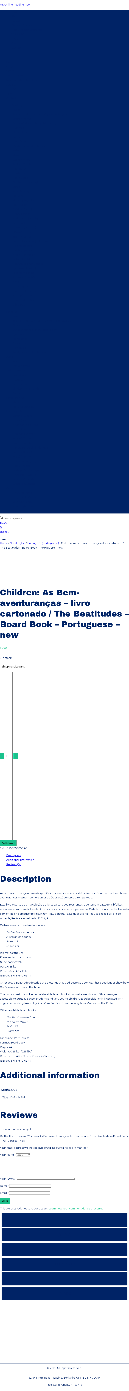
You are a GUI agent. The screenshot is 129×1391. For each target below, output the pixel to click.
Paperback (19, 168)
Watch (15, 20)
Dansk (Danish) (22, 214)
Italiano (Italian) (22, 245)
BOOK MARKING (64, 1264)
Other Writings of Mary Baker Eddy (35, 123)
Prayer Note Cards (24, 291)
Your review (8, 1178)
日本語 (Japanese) (23, 250)
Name (4, 1185)
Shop (14, 16)
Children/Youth (21, 164)
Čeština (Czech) (22, 209)
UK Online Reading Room (16, 4)
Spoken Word (21, 159)
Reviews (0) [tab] (13, 864)
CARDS (64, 1293)
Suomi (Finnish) (22, 236)
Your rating (8, 1154)
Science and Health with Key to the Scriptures (42, 114)
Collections (19, 137)
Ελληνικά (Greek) (22, 232)
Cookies (64, 1346)
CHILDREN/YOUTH (64, 1249)
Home (15, 11)
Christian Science (22, 25)
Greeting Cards (22, 286)
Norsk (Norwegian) (24, 254)
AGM (16, 38)
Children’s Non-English (27, 182)
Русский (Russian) (24, 268)
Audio (15, 150)
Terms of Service (64, 1317)
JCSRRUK (17, 34)
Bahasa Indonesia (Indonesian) (31, 241)
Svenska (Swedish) (24, 277)
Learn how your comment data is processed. (76, 1208)
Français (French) (23, 223)
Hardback (19, 173)
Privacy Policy (64, 1308)
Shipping (64, 1327)
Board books (20, 177)
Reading (16, 105)
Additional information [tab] (20, 859)
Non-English (19, 204)
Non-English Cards (24, 300)
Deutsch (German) (24, 227)
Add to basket (8, 843)
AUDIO (65, 1235)
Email (4, 1192)
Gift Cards (19, 304)
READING (64, 1220)
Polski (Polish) (21, 259)
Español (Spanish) (24, 272)
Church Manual (22, 118)
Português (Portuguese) (28, 263)
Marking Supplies (23, 200)
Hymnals (18, 127)
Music (16, 155)
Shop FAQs (64, 1355)
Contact (16, 47)
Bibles (16, 109)
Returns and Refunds (64, 1336)
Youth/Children (22, 295)
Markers (18, 195)
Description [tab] (13, 855)
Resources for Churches (26, 29)
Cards (16, 186)
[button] (64, 55)
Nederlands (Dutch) (25, 218)
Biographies (20, 132)
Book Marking (20, 191)
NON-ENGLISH (64, 1279)
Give (14, 43)
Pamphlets (19, 141)
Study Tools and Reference (30, 146)
